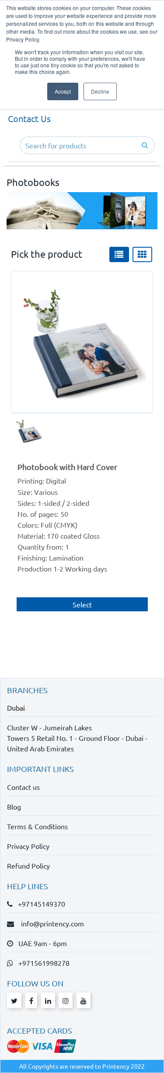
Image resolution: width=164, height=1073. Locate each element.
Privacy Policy (28, 846)
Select (82, 604)
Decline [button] (100, 91)
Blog (14, 806)
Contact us (23, 786)
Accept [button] (63, 91)
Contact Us (29, 118)
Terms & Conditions (37, 826)
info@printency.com (50, 923)
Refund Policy (28, 865)
